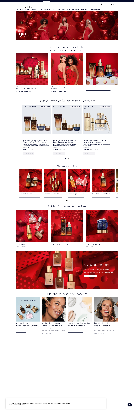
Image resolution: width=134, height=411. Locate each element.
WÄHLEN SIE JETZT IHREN (23, 91)
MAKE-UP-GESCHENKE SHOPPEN (53, 197)
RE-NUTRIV (47, 9)
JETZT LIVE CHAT (47, 333)
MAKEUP (34, 9)
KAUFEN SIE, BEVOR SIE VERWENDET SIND (98, 90)
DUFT (40, 9)
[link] (32, 73)
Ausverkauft (29, 153)
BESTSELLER (19, 9)
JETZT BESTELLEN (21, 246)
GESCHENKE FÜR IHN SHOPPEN (101, 197)
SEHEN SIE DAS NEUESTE (58, 91)
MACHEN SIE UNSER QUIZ (75, 332)
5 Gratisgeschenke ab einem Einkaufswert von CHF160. (33, 1)
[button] (129, 404)
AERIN (54, 9)
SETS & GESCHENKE (64, 9)
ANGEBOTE (84, 9)
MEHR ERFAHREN (99, 333)
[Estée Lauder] (24, 7)
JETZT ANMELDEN (21, 332)
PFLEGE (27, 9)
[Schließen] (103, 400)
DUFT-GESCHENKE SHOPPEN (76, 197)
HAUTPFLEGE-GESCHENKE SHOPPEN (29, 197)
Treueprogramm (95, 9)
